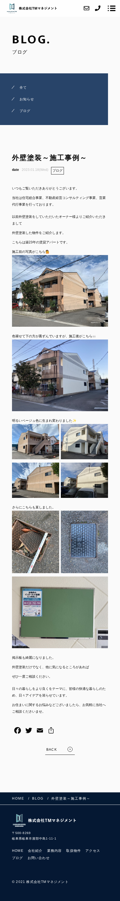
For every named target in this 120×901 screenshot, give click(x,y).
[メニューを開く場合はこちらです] (111, 8)
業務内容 (54, 851)
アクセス (92, 851)
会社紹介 (35, 851)
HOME (17, 851)
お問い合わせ (39, 858)
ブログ (57, 171)
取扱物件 (73, 851)
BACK (51, 750)
